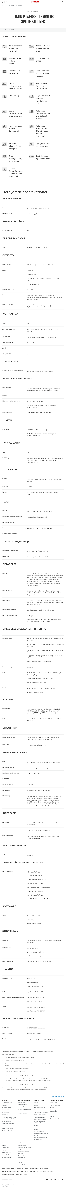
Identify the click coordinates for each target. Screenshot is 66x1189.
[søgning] (6, 2)
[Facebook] (47, 1179)
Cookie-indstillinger (21, 1174)
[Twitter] (58, 1179)
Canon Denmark (7, 1179)
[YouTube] (62, 1179)
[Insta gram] (51, 1179)
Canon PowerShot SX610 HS (9, 29)
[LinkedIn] (55, 1179)
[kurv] (2, 2)
